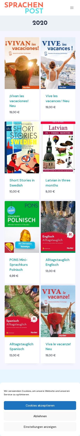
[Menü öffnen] (71, 8)
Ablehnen (40, 416)
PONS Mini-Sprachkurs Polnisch (19, 265)
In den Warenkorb (55, 116)
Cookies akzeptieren (40, 406)
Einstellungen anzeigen (40, 427)
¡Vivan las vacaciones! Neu (19, 101)
